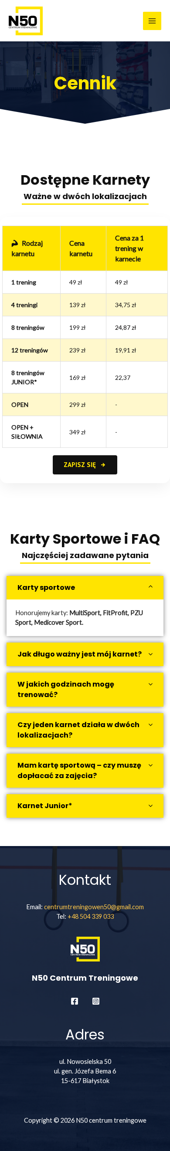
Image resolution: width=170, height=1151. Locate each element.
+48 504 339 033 (91, 916)
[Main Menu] (152, 21)
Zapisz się (81, 464)
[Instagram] (96, 1001)
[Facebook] (74, 1001)
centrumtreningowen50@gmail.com (94, 907)
